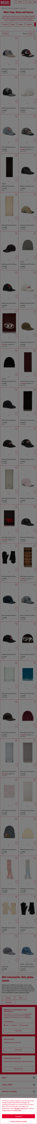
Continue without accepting (18, 1121)
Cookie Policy (17, 1110)
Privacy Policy (6, 1110)
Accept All (18, 1116)
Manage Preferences (21, 1108)
